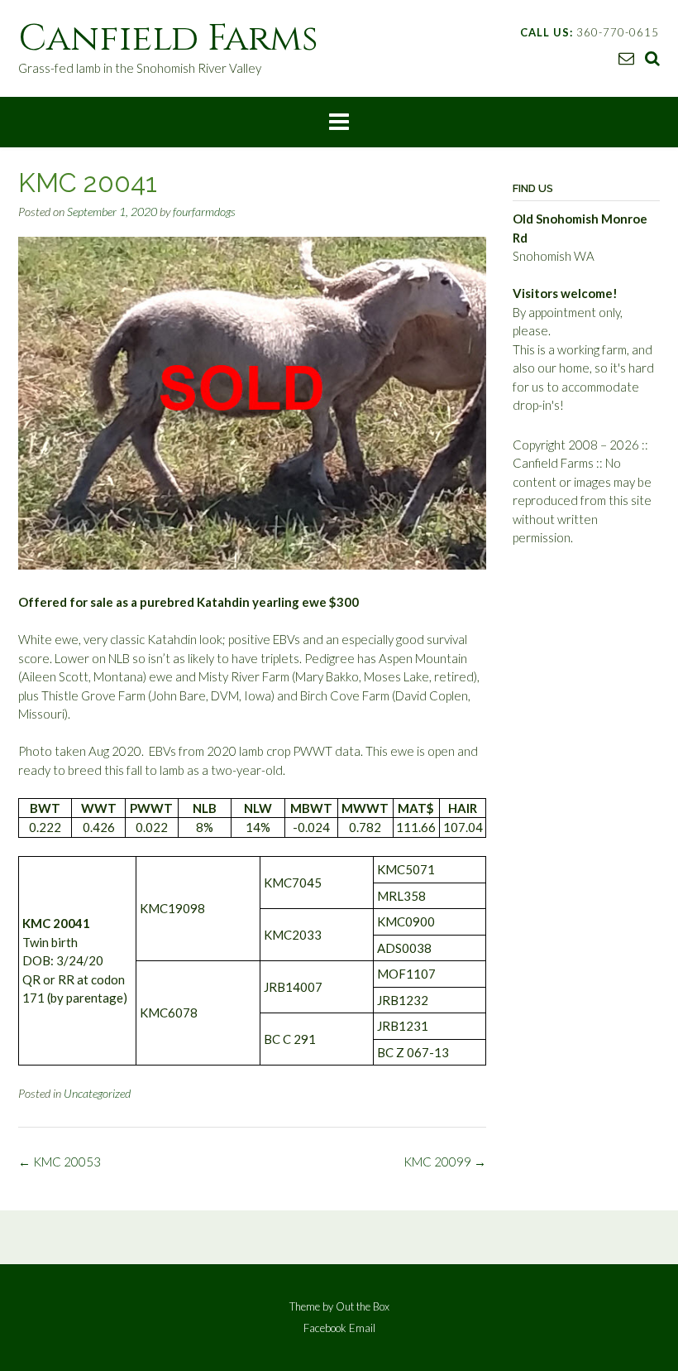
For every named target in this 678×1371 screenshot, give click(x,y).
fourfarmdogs (204, 211)
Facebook (324, 1328)
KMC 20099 (444, 1161)
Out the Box (362, 1306)
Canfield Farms (168, 38)
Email (362, 1328)
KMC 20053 (59, 1161)
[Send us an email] (626, 57)
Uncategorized (97, 1093)
